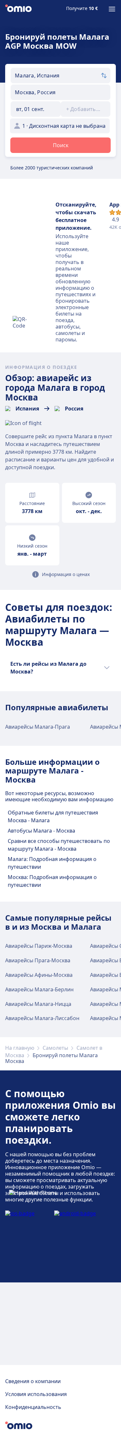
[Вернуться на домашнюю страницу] (18, 9)
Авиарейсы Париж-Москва (38, 945)
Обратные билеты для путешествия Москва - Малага (53, 816)
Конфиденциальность (33, 1407)
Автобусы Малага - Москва (41, 830)
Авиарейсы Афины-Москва (39, 974)
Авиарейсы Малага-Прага (37, 726)
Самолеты (55, 1047)
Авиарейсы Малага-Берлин (39, 989)
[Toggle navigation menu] (112, 9)
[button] (36, 109)
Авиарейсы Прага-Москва (37, 960)
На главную (19, 1047)
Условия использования (36, 1394)
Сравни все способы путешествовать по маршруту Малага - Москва (59, 844)
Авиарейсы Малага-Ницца (38, 1003)
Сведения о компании (33, 1381)
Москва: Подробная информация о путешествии (52, 881)
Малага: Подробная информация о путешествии (52, 862)
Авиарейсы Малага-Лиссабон (42, 1018)
